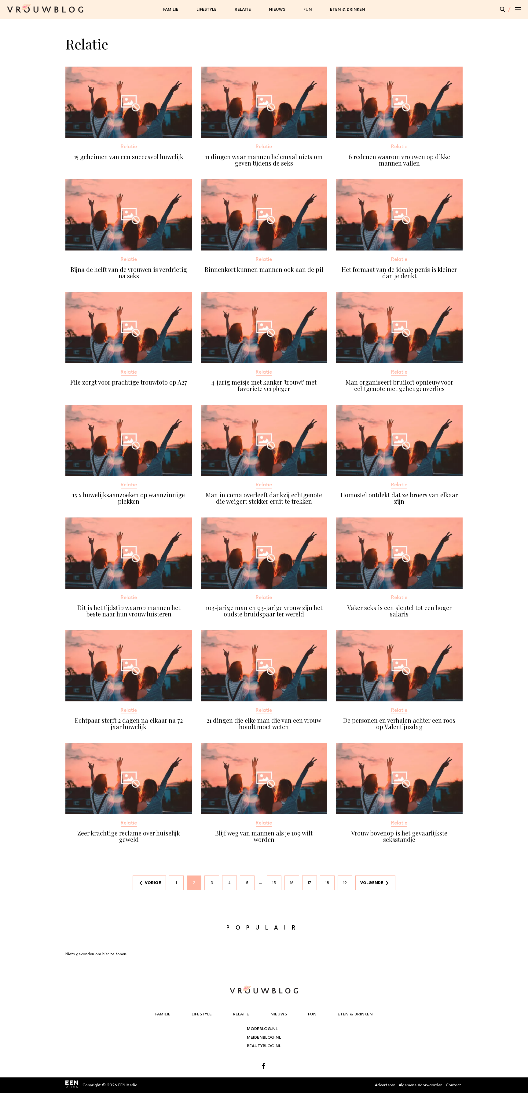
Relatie (243, 9)
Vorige (153, 883)
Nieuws (277, 9)
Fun (307, 9)
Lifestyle (206, 9)
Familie (170, 9)
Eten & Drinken (347, 9)
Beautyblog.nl (264, 1046)
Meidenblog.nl (264, 1037)
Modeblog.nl (262, 1029)
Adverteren (385, 1085)
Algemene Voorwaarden (420, 1085)
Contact (453, 1085)
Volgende (371, 883)
